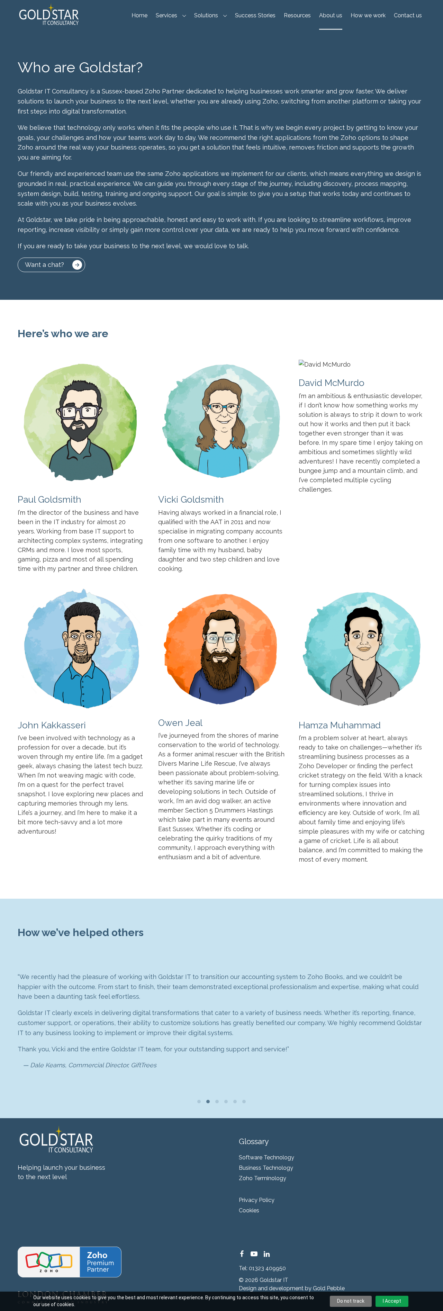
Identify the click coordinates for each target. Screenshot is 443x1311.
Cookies (249, 1210)
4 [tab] (226, 1101)
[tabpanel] (221, 1021)
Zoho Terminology (262, 1178)
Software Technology (266, 1157)
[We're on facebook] (241, 1253)
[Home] (48, 14)
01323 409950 (267, 1268)
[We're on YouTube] (254, 1253)
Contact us (408, 15)
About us (330, 15)
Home (139, 15)
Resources (297, 15)
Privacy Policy (256, 1200)
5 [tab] (234, 1101)
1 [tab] (199, 1101)
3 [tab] (217, 1101)
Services (166, 15)
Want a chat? (44, 264)
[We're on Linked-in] (266, 1253)
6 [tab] (243, 1101)
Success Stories (255, 15)
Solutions (206, 15)
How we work (368, 15)
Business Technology (266, 1168)
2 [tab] (208, 1101)
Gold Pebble (329, 1288)
